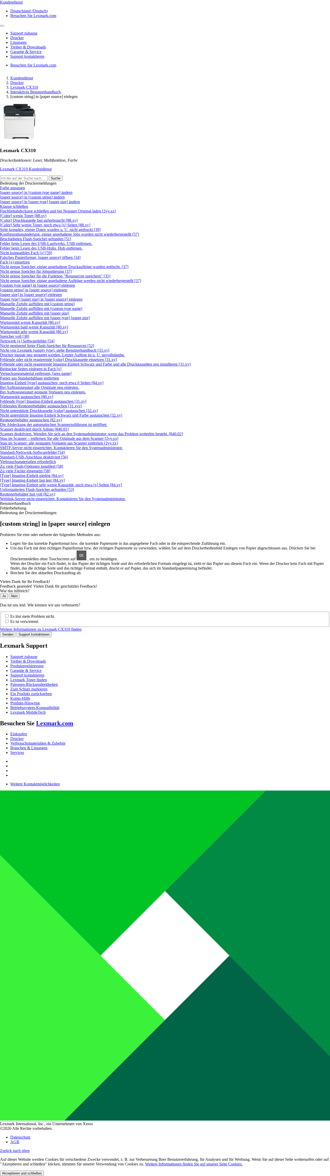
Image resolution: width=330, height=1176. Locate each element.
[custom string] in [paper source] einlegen (33, 290)
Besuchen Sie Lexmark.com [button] (33, 15)
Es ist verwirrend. (24, 621)
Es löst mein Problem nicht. (32, 616)
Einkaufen (18, 734)
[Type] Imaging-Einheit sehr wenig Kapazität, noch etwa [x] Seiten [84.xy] (61, 485)
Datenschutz (20, 1137)
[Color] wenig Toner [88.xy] (23, 215)
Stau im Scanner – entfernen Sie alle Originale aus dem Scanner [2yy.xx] (59, 438)
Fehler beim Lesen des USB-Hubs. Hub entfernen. (41, 248)
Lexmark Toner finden (28, 680)
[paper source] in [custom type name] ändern (36, 192)
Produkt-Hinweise (25, 703)
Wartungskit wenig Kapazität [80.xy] (30, 322)
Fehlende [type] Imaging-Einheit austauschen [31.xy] (43, 401)
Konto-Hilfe (20, 698)
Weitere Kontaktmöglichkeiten (35, 784)
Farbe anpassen (12, 188)
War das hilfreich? (14, 591)
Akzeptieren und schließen (22, 1173)
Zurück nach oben (15, 1150)
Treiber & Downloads (28, 661)
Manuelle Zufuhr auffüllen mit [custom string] (37, 304)
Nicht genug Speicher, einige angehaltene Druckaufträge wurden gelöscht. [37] (64, 267)
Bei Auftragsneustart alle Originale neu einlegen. (39, 387)
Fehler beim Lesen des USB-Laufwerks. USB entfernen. (46, 243)
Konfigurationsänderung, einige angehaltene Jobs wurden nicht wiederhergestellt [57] (69, 234)
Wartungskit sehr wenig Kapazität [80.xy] (34, 332)
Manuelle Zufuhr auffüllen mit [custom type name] (41, 308)
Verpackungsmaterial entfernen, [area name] (35, 373)
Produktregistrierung (27, 666)
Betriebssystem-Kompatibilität (34, 707)
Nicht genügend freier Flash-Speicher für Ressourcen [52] (47, 345)
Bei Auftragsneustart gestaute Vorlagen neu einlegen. (43, 392)
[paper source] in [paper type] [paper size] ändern (40, 202)
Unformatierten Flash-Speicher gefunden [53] (37, 489)
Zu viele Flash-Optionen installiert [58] (31, 466)
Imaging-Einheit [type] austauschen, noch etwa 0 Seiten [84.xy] (51, 383)
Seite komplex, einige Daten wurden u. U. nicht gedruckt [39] (50, 229)
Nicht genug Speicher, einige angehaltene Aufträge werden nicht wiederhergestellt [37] (70, 280)
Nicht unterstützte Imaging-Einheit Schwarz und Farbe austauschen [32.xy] (61, 415)
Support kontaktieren (34, 634)
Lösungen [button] (18, 42)
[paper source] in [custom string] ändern (32, 197)
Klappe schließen (14, 206)
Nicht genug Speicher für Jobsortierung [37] (36, 271)
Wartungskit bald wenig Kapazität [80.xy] (34, 327)
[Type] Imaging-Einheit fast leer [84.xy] (32, 480)
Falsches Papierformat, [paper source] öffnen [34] (40, 257)
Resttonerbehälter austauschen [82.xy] (31, 420)
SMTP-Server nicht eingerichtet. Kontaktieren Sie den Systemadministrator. (61, 448)
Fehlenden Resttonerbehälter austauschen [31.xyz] (41, 406)
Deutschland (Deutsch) (29, 11)
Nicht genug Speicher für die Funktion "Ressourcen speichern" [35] (55, 276)
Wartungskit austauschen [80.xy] (26, 396)
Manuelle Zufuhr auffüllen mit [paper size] (34, 313)
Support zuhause (23, 656)
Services (17, 752)
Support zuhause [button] (23, 33)
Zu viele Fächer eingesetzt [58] (25, 471)
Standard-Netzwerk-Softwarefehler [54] (32, 452)
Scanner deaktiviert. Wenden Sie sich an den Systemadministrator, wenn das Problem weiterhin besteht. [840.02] (91, 434)
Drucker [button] (17, 38)
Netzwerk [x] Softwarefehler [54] (27, 341)
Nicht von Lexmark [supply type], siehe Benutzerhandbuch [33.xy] (54, 350)
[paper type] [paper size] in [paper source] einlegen (41, 299)
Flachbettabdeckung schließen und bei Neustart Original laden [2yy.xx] (58, 211)
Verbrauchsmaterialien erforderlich (28, 461)
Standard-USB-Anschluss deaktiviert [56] (34, 457)
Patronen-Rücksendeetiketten (34, 684)
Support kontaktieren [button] (27, 56)
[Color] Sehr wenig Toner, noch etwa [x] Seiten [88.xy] (45, 225)
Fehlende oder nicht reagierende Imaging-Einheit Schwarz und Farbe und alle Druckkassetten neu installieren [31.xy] (95, 364)
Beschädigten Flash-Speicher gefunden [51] (35, 239)
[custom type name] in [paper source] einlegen (37, 285)
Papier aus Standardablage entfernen (29, 378)
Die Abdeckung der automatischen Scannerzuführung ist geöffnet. (53, 424)
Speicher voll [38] (14, 336)
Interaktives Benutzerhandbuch (35, 92)
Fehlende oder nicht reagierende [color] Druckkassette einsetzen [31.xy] (58, 359)
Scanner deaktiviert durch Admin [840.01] (34, 429)
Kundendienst (21, 78)
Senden (7, 634)
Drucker (17, 82)
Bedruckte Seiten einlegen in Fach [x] (30, 369)
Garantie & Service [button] (26, 52)
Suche (55, 178)
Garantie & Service (26, 670)
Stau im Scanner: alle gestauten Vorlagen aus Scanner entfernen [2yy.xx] (59, 443)
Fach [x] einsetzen (15, 262)
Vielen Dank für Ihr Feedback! (25, 581)
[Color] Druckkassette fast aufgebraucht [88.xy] (39, 220)
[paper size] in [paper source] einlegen (31, 294)
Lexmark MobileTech (28, 712)
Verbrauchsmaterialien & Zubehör (37, 743)
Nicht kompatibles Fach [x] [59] (26, 253)
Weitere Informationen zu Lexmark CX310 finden (40, 629)
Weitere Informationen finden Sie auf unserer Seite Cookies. (194, 1164)
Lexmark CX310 (24, 87)
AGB (14, 1142)
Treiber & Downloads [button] (28, 47)
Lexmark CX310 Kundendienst (26, 169)
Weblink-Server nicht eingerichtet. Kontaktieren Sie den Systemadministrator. (63, 499)
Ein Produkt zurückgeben (31, 694)
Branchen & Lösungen (28, 748)
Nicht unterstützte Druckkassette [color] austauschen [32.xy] (49, 410)
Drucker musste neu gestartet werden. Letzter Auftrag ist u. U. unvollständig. (62, 355)
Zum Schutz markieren (28, 689)
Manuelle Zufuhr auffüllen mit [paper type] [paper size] (45, 318)
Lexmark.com (54, 723)
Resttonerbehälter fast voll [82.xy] (27, 494)
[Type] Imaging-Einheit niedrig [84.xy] (31, 475)
